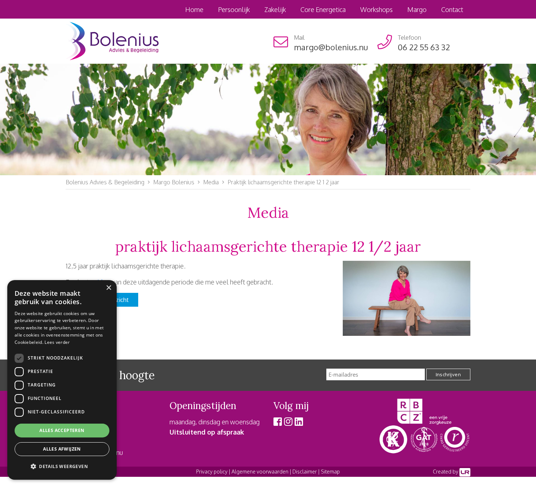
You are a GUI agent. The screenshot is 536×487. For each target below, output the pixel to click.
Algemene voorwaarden (260, 471)
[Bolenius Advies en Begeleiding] (112, 40)
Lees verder (57, 342)
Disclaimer (304, 471)
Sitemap (330, 471)
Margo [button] (417, 9)
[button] (62, 466)
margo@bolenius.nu (331, 47)
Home (194, 9)
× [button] (108, 288)
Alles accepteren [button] (61, 430)
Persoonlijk (234, 9)
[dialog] (62, 380)
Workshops (376, 9)
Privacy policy (212, 471)
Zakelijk (275, 9)
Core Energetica (323, 9)
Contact (452, 9)
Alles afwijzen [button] (62, 449)
